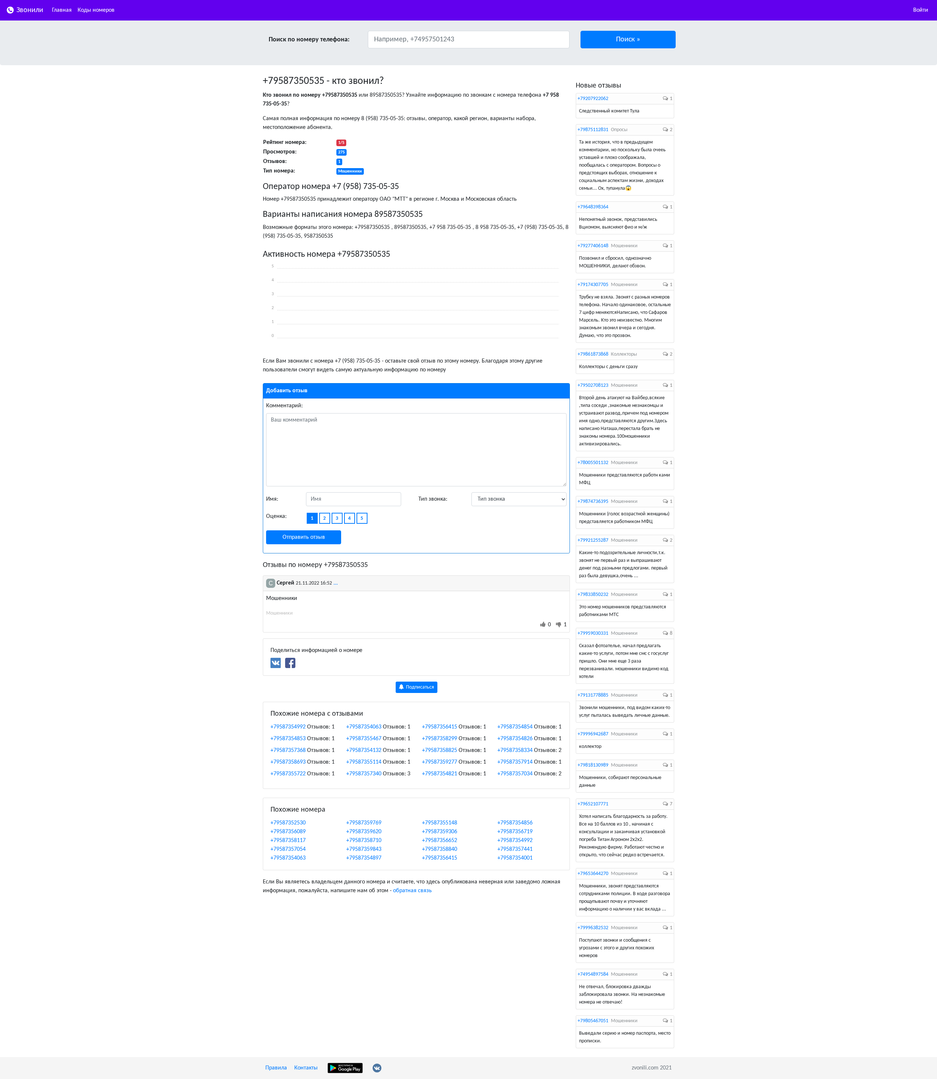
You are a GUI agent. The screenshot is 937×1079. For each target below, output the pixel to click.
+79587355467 (363, 739)
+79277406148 (593, 246)
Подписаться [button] (419, 687)
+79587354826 (515, 739)
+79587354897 (363, 858)
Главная (62, 10)
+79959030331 (593, 633)
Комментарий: (284, 406)
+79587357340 (363, 774)
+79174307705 (593, 285)
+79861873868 (593, 354)
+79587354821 (439, 774)
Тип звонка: (432, 499)
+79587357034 (515, 774)
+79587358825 (439, 750)
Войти (920, 10)
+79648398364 (593, 207)
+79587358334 (515, 750)
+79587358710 (363, 840)
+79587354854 (515, 727)
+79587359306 (439, 832)
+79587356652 (439, 840)
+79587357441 (515, 849)
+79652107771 (593, 804)
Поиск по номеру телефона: (309, 39)
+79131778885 (593, 695)
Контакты (306, 1068)
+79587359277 (439, 762)
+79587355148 (439, 823)
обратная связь (412, 891)
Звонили (29, 10)
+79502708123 (593, 385)
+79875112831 (593, 130)
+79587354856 (515, 823)
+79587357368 (288, 750)
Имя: (272, 499)
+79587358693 (288, 762)
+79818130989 (593, 765)
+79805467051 (593, 1021)
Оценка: (276, 516)
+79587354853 (288, 739)
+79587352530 (288, 823)
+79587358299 (439, 739)
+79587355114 (363, 762)
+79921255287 (593, 540)
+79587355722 (288, 774)
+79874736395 (593, 501)
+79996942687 (593, 734)
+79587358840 (439, 849)
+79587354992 (288, 727)
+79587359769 (363, 823)
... (335, 583)
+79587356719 (515, 832)
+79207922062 (593, 98)
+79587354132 (363, 750)
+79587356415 (439, 727)
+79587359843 (363, 849)
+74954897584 (593, 974)
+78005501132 (593, 463)
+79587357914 (515, 762)
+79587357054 (288, 849)
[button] (628, 39)
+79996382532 (593, 928)
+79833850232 (593, 594)
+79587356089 (288, 832)
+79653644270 (593, 873)
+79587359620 (363, 832)
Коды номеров (96, 10)
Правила (276, 1068)
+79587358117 (288, 840)
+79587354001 (515, 858)
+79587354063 (363, 727)
